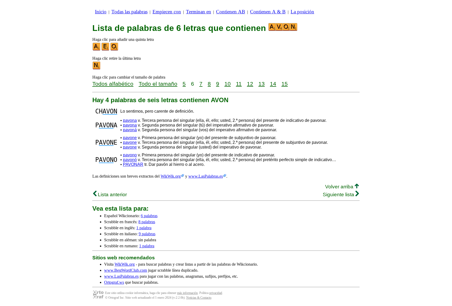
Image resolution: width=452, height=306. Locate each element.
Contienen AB (230, 11)
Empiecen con (166, 11)
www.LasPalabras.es (205, 176)
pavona (130, 120)
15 (284, 84)
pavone (130, 137)
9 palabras (147, 234)
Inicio (100, 11)
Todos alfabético (112, 84)
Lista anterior (112, 194)
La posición (302, 11)
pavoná (130, 130)
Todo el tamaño (158, 84)
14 (273, 84)
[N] (96, 68)
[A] (96, 49)
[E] (105, 49)
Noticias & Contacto (198, 297)
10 (227, 84)
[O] (114, 49)
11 (239, 84)
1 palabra (143, 228)
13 (261, 84)
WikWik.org (171, 176)
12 (250, 84)
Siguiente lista (339, 194)
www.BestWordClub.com (125, 270)
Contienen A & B (268, 11)
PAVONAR (133, 164)
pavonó (130, 159)
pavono (130, 155)
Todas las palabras (129, 11)
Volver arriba (340, 186)
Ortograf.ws (114, 282)
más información (187, 293)
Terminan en (198, 11)
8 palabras (146, 222)
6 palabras (149, 216)
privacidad (215, 293)
